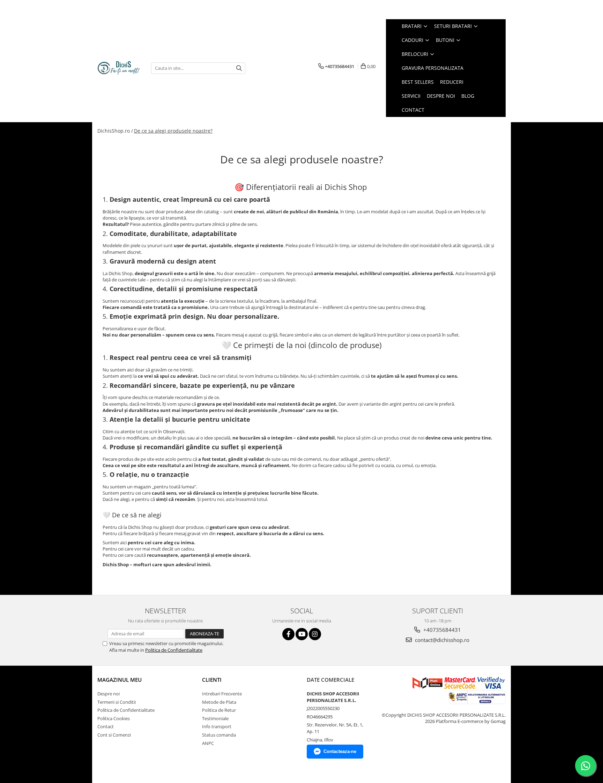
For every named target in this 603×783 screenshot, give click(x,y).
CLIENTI (212, 679)
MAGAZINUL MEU (119, 679)
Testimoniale (215, 718)
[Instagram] (315, 634)
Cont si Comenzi (114, 735)
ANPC (208, 743)
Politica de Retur (219, 710)
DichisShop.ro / (115, 130)
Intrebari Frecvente (222, 693)
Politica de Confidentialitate (173, 650)
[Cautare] (239, 68)
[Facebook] (288, 634)
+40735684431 (441, 629)
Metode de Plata (219, 702)
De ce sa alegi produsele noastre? (173, 130)
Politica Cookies (113, 718)
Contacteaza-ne (339, 751)
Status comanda (219, 735)
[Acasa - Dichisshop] (119, 68)
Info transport (216, 726)
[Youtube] (302, 634)
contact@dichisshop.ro (441, 639)
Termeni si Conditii (116, 702)
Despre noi (108, 693)
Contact (105, 726)
